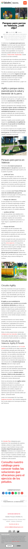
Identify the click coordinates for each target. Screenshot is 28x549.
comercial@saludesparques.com (14, 527)
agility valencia (16, 34)
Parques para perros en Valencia (17, 39)
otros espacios (10, 243)
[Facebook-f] (14, 531)
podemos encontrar (6, 399)
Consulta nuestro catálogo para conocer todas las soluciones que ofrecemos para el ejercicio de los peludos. (12, 471)
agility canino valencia (7, 34)
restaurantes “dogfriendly (14, 54)
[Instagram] (9, 531)
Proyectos (19, 32)
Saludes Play (7, 441)
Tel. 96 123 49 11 (14, 524)
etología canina (7, 37)
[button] (25, 3)
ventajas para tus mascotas (9, 334)
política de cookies (15, 541)
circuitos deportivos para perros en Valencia (16, 36)
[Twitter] (18, 531)
